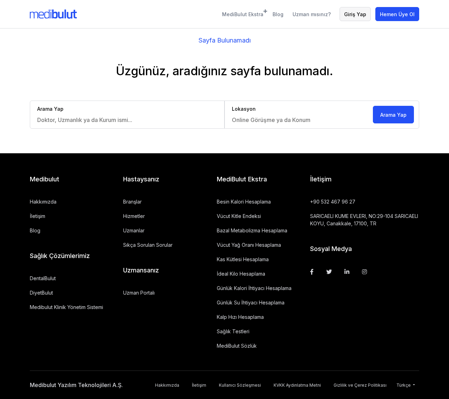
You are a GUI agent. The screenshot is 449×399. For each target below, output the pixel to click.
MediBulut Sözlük (237, 346)
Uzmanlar (134, 230)
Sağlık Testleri (233, 331)
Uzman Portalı (139, 293)
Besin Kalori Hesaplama (244, 202)
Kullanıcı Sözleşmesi (240, 385)
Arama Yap (393, 115)
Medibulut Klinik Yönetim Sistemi (66, 307)
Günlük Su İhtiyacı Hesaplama (250, 302)
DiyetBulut (41, 293)
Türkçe (404, 385)
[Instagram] (364, 272)
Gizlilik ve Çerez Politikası (360, 385)
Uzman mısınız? (312, 14)
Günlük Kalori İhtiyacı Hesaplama (254, 288)
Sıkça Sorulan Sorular (148, 245)
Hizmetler (134, 216)
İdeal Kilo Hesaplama (241, 274)
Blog (278, 14)
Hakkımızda (43, 202)
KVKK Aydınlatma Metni (297, 385)
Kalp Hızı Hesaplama (240, 317)
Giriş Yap (355, 14)
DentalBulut (43, 278)
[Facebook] (312, 272)
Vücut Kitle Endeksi (239, 216)
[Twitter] (329, 272)
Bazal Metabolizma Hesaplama (252, 230)
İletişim (37, 216)
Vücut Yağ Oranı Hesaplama (249, 245)
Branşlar (132, 202)
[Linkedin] (346, 272)
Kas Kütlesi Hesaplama (243, 259)
